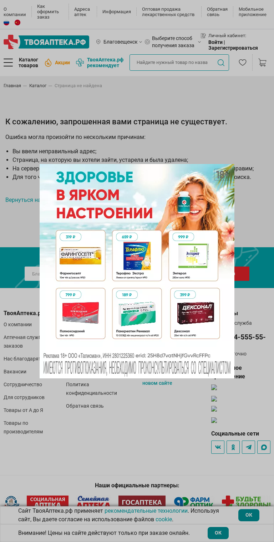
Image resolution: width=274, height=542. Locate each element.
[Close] (226, 172)
